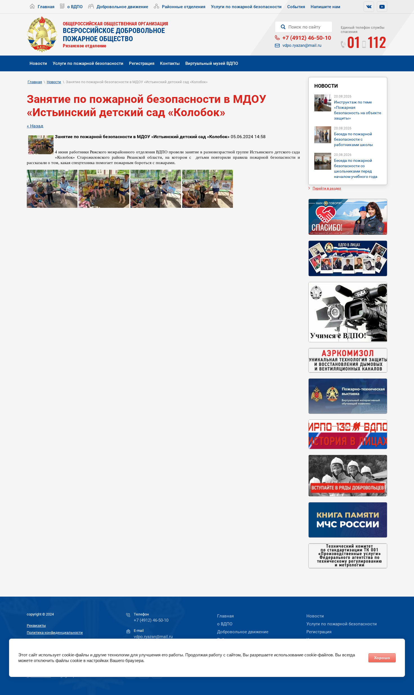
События (296, 6)
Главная (46, 6)
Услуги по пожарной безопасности (246, 6)
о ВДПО (75, 6)
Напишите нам (325, 6)
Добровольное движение (122, 6)
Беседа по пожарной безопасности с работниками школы (353, 139)
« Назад (35, 126)
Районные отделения (183, 6)
